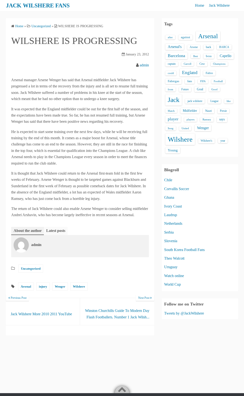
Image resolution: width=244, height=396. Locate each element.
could (171, 73)
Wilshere (79, 286)
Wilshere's (206, 140)
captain (172, 63)
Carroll (187, 63)
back (208, 47)
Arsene (194, 47)
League (214, 101)
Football (218, 81)
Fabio (209, 73)
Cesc (202, 63)
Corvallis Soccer (176, 189)
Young (173, 150)
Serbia (169, 232)
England (190, 72)
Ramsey (207, 119)
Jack (173, 99)
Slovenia (170, 241)
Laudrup (170, 215)
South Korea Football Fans (184, 250)
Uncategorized (31, 268)
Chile (168, 180)
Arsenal (26, 286)
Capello (225, 56)
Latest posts (55, 231)
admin (144, 65)
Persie (223, 110)
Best (195, 56)
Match (171, 110)
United (185, 128)
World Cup (172, 284)
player (173, 119)
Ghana (169, 197)
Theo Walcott (174, 258)
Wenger (60, 286)
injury (43, 286)
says (222, 119)
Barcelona (176, 55)
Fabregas (173, 81)
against (185, 37)
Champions (219, 64)
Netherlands (173, 223)
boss (209, 56)
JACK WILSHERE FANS (38, 5)
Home (199, 5)
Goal (200, 89)
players (190, 119)
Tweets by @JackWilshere (184, 313)
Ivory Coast (173, 206)
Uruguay (171, 267)
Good (214, 89)
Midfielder (190, 110)
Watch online (174, 276)
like (229, 101)
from (170, 89)
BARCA (224, 47)
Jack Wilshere (219, 5)
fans (189, 81)
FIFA (203, 81)
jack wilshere (195, 101)
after (170, 37)
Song (170, 128)
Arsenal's (175, 47)
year (222, 140)
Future (185, 89)
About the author (28, 231)
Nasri (208, 110)
